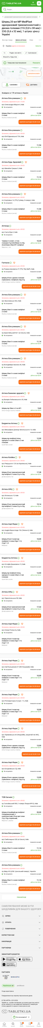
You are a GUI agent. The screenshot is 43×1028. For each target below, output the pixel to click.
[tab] (21, 40)
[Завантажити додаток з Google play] (9, 959)
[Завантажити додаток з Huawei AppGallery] (9, 964)
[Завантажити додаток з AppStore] (24, 959)
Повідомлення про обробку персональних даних (17, 995)
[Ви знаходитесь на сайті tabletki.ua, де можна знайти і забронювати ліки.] (11, 3)
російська (20, 985)
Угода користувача (8, 991)
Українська (7, 985)
